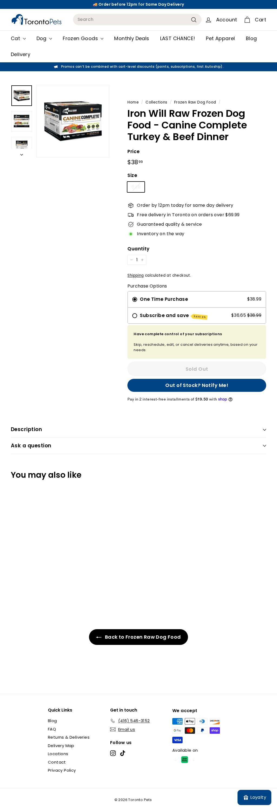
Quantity (138, 248)
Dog (42, 38)
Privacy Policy (62, 770)
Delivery (20, 54)
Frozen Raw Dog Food (195, 102)
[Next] (21, 153)
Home (133, 102)
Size (132, 175)
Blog (251, 38)
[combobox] (137, 19)
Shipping (135, 275)
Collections (156, 102)
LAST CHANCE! (177, 38)
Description (26, 429)
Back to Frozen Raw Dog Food (142, 637)
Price (133, 151)
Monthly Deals (131, 38)
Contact (57, 762)
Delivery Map (61, 745)
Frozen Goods (81, 38)
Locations (58, 754)
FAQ (52, 729)
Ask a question (31, 445)
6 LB (135, 187)
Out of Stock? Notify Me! (196, 385)
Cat (16, 38)
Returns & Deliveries (69, 737)
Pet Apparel (220, 38)
